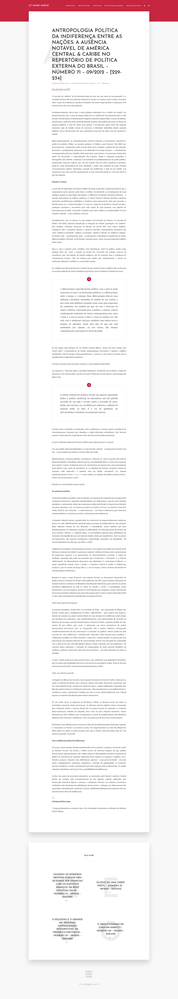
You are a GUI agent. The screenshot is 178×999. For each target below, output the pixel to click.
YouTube (89, 976)
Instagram (88, 971)
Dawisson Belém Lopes (61, 83)
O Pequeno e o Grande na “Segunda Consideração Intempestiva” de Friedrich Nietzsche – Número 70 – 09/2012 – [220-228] (67, 929)
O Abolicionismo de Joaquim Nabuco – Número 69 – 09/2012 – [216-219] (110, 929)
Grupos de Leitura (84, 5)
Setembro (92, 83)
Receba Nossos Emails (133, 5)
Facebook (88, 974)
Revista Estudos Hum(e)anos (113, 5)
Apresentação (70, 5)
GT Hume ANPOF (39, 5)
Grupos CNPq (97, 5)
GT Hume (87, 984)
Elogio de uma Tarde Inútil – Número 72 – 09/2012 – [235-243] (111, 885)
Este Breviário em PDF (61, 89)
